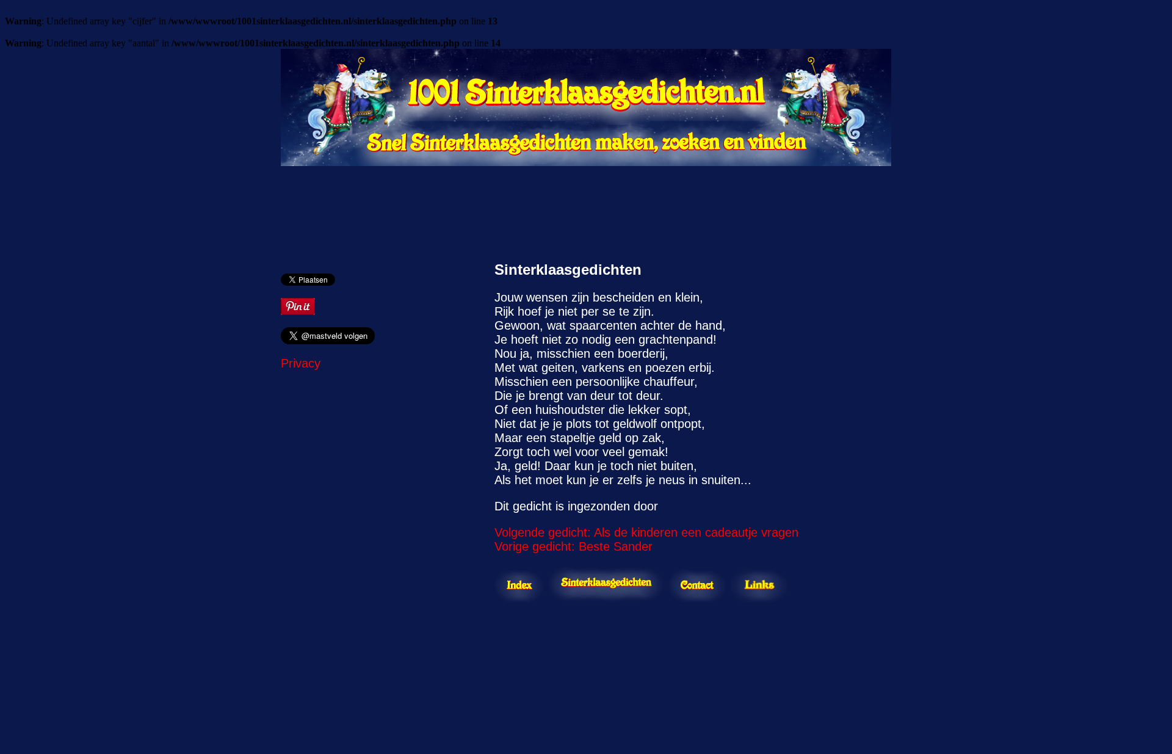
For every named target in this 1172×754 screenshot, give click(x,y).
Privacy (300, 363)
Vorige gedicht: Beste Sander (573, 546)
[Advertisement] (586, 207)
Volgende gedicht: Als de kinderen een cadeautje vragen (646, 532)
